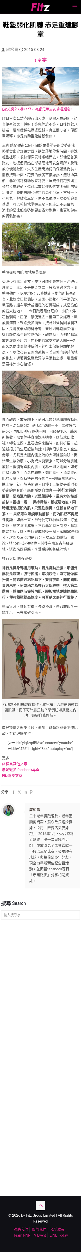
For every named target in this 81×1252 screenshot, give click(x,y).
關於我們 (39, 1229)
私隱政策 (57, 1229)
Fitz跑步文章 (12, 776)
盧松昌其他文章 (14, 764)
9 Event (40, 1235)
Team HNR (21, 1235)
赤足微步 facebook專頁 (20, 770)
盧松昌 (12, 49)
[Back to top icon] (40, 1205)
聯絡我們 (21, 1229)
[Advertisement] (40, 967)
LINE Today (59, 1235)
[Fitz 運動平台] (40, 6)
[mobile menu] (75, 7)
